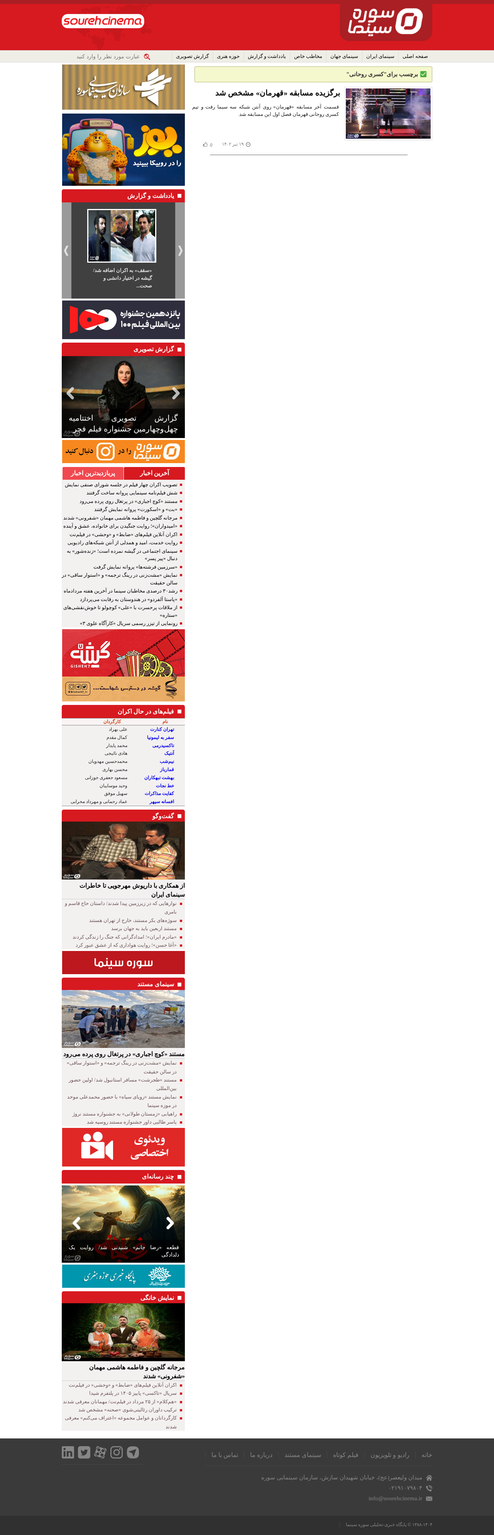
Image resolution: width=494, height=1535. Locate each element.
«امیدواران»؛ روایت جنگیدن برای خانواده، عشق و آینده (120, 526)
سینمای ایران (380, 56)
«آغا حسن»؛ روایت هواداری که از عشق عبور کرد (126, 945)
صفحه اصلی (415, 56)
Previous (69, 393)
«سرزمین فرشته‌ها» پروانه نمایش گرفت (135, 567)
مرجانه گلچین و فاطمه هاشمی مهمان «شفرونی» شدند (120, 518)
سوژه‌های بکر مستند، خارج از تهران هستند (133, 920)
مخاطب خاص (308, 56)
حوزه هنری (228, 56)
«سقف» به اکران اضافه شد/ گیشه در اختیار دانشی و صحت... (122, 278)
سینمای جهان (344, 56)
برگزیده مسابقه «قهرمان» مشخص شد (277, 92)
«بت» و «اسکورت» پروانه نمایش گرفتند (136, 509)
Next (177, 393)
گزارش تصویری (192, 56)
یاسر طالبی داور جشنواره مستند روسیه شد (132, 1122)
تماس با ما (224, 1455)
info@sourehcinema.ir (395, 1498)
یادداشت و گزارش (267, 56)
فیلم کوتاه (346, 1455)
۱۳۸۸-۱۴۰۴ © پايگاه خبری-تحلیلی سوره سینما (389, 1524)
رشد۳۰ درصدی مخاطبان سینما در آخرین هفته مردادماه (121, 591)
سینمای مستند (302, 1455)
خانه (426, 1455)
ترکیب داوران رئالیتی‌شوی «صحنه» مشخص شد (127, 1410)
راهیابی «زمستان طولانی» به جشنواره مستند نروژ (125, 1114)
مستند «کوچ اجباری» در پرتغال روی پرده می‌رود (129, 501)
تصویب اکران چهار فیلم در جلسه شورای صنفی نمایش (121, 484)
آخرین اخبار (154, 473)
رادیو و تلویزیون (389, 1455)
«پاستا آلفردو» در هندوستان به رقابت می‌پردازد (129, 599)
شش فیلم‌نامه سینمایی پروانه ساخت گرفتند (132, 493)
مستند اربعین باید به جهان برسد (144, 928)
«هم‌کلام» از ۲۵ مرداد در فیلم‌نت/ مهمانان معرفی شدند (120, 1401)
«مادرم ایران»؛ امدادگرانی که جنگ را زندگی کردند (125, 937)
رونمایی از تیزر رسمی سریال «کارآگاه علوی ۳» (129, 623)
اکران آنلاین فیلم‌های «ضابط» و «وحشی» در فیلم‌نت (123, 534)
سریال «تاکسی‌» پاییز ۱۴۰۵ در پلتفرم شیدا (133, 1393)
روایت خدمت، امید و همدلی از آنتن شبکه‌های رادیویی (123, 542)
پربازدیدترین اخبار (93, 473)
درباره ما (261, 1455)
